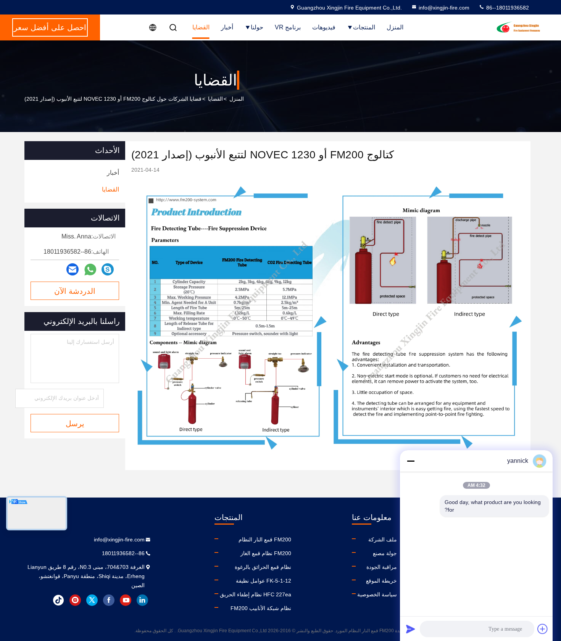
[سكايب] (108, 269)
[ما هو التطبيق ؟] (90, 269)
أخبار (227, 27)
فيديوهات (323, 27)
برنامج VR (288, 27)
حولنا (257, 27)
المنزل (395, 27)
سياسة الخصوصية (377, 594)
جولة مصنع (385, 553)
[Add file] (542, 628)
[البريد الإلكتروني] (72, 269)
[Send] (411, 628)
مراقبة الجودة (381, 567)
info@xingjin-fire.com (444, 8)
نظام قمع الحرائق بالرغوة (263, 567)
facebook (108, 600)
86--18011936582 (507, 8)
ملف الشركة (382, 539)
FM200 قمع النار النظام (265, 539)
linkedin (142, 600)
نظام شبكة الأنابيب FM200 (261, 608)
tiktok (58, 600)
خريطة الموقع (381, 581)
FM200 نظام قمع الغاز (265, 553)
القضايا (201, 27)
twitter (92, 600)
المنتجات (364, 27)
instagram (75, 600)
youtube (125, 600)
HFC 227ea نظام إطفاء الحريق (255, 594)
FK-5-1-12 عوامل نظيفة (263, 581)
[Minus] (410, 460)
